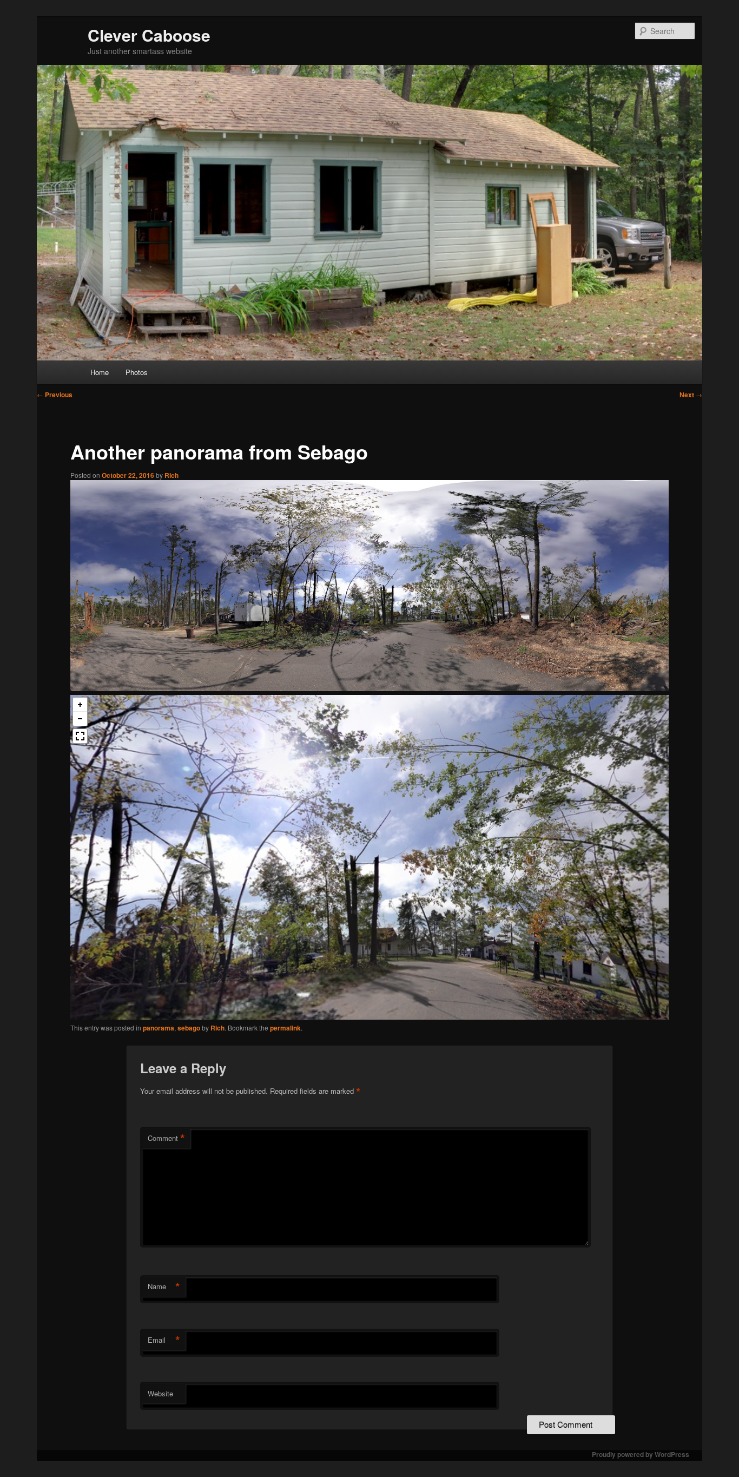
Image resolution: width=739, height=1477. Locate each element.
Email (164, 1340)
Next (690, 394)
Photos (137, 372)
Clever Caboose (149, 35)
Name (164, 1286)
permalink (285, 1028)
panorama (158, 1028)
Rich (171, 475)
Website (160, 1393)
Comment (166, 1138)
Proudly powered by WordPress (640, 1454)
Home (99, 372)
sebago (188, 1028)
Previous (54, 394)
